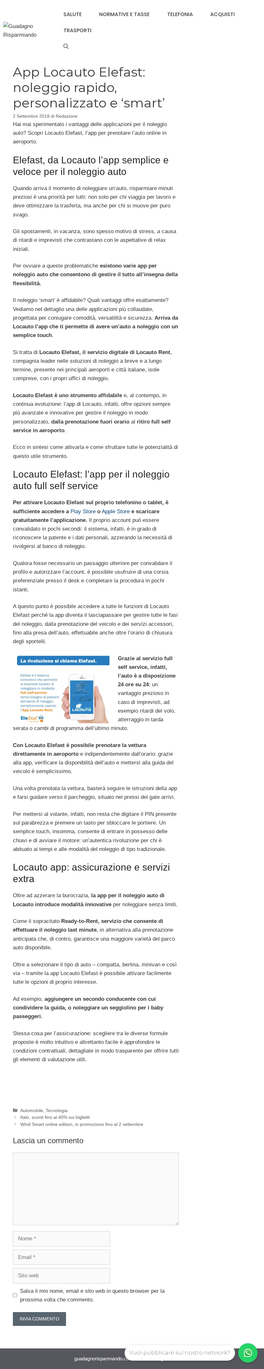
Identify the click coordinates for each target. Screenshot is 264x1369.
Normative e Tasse (124, 14)
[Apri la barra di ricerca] (66, 47)
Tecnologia (57, 1110)
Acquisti (222, 14)
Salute (72, 14)
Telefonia (180, 14)
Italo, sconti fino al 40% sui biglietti (55, 1117)
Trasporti (77, 30)
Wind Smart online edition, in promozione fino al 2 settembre (81, 1124)
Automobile (31, 1110)
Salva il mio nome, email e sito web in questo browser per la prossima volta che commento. (92, 1295)
